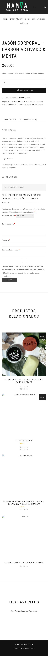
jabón (11, 104)
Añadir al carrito (25, 90)
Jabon (28, 97)
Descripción (10, 119)
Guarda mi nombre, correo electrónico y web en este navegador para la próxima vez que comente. (23, 267)
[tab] (10, 119)
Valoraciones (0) (28, 119)
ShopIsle (17, 648)
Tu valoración (8, 224)
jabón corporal (20, 104)
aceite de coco (15, 101)
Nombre (6, 240)
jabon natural (32, 104)
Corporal (14, 97)
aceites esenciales (29, 101)
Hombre (12, 19)
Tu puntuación (9, 215)
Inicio (5, 19)
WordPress (30, 648)
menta (40, 104)
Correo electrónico (10, 250)
